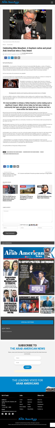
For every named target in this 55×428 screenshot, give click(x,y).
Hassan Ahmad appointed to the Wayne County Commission (44, 197)
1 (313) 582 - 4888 (6, 407)
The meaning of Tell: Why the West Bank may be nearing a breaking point (26, 198)
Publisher (40, 406)
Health (29, 406)
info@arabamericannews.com (9, 411)
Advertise (40, 402)
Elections (30, 399)
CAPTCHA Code (24, 224)
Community (10, 44)
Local (18, 54)
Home (4, 44)
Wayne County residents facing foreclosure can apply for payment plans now (9, 175)
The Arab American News (27, 53)
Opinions (23, 186)
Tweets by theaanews (7, 331)
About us (40, 399)
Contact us (40, 409)
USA (21, 402)
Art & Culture (8, 54)
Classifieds (30, 409)
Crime (29, 404)
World (21, 404)
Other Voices (23, 54)
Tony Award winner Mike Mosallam (10, 153)
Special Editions (27, 322)
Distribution (40, 404)
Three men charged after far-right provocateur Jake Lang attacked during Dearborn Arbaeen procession (9, 198)
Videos (21, 409)
